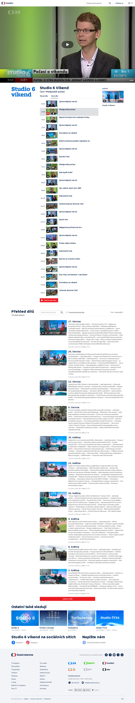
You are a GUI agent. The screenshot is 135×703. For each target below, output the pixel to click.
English (26, 699)
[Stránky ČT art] (88, 670)
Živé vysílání (15, 666)
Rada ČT (42, 676)
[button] (67, 44)
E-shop (13, 682)
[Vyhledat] (61, 312)
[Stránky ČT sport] (89, 664)
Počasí (13, 679)
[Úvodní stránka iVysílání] (9, 3)
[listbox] (87, 690)
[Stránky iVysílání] (108, 664)
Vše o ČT (14, 688)
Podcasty (14, 676)
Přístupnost (47, 699)
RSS (122, 699)
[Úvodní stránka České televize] (22, 654)
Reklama (43, 666)
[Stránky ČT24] (72, 664)
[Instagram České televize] (106, 654)
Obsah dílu (44, 96)
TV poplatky (15, 669)
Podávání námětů (46, 682)
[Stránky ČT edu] (106, 670)
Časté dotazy (44, 685)
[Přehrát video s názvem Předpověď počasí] (67, 44)
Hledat (110, 3)
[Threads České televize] (122, 654)
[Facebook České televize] (110, 654)
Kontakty (43, 688)
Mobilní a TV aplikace (18, 685)
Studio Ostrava (45, 673)
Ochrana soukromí (36, 699)
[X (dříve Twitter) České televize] (118, 654)
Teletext (14, 673)
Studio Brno (44, 669)
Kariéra (42, 679)
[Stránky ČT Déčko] (71, 670)
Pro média (43, 663)
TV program (15, 663)
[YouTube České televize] (114, 654)
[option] (78, 690)
